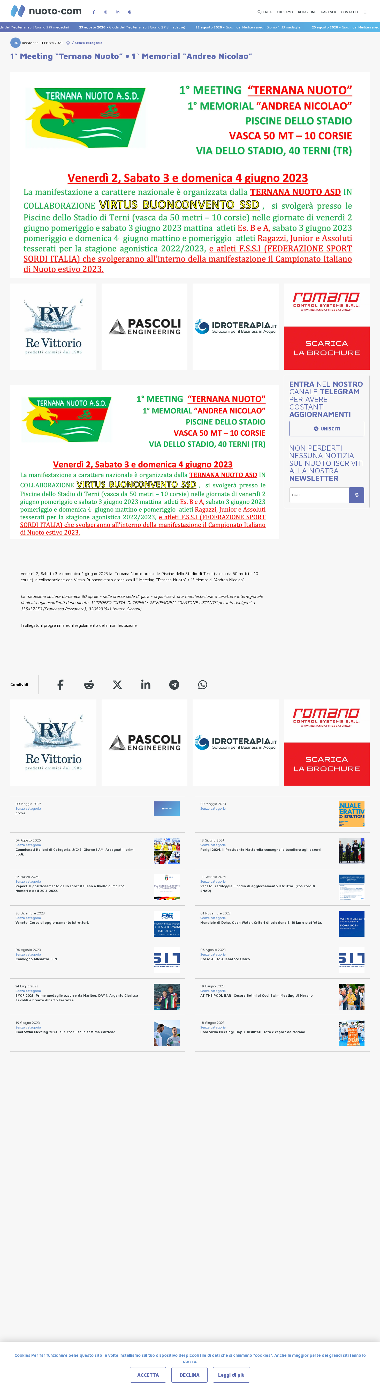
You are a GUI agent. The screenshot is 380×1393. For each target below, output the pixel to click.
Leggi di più (231, 1375)
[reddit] (89, 684)
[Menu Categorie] (365, 9)
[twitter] (117, 684)
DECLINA (190, 1375)
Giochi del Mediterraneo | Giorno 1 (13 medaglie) (222, 27)
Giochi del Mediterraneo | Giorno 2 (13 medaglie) (106, 27)
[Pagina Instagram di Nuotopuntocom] (106, 9)
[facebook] (60, 684)
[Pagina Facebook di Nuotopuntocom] (94, 9)
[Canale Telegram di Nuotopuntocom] (130, 9)
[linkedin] (145, 684)
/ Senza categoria (86, 43)
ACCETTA (148, 1375)
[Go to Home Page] (68, 43)
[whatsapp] (202, 684)
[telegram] (174, 684)
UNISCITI (329, 428)
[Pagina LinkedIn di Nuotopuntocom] (118, 9)
